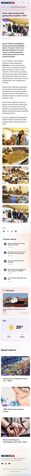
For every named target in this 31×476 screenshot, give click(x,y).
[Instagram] (5, 463)
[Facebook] (2, 463)
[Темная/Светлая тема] (19, 2)
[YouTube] (9, 463)
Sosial (8, 7)
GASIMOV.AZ (18, 471)
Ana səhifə (3, 7)
